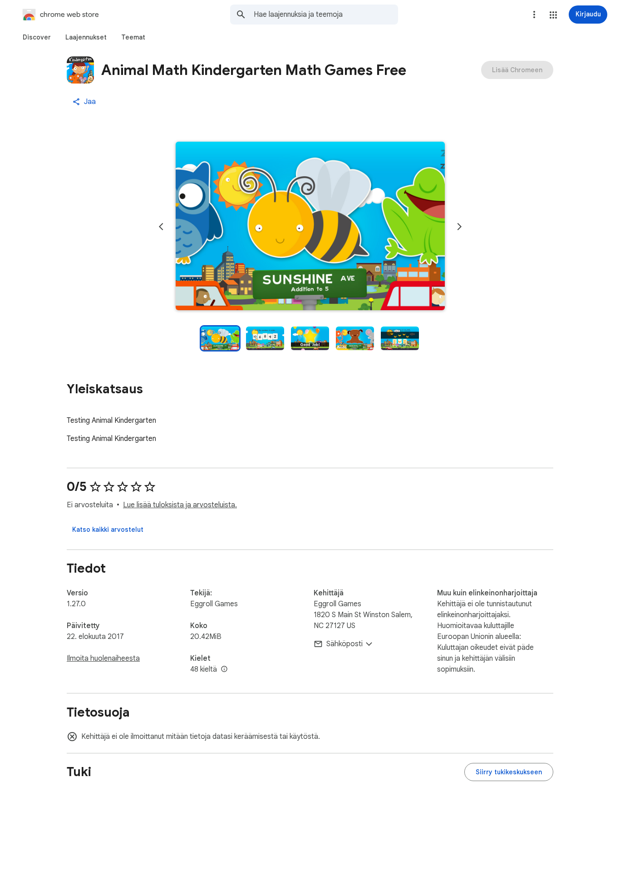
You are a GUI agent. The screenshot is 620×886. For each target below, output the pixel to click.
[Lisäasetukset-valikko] (534, 14)
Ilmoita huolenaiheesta (103, 658)
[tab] (36, 37)
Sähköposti (344, 643)
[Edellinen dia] (161, 227)
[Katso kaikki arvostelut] (108, 529)
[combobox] (326, 14)
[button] (553, 15)
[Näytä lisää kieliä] (224, 669)
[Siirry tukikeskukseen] (508, 772)
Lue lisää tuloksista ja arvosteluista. (180, 505)
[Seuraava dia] (459, 227)
